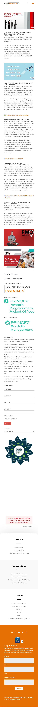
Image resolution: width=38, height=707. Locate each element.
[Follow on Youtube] (19, 632)
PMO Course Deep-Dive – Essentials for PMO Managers (18, 84)
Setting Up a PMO (22, 132)
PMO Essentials (9, 127)
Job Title (7, 402)
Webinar (6, 207)
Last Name (7, 396)
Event (26, 205)
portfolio (17, 125)
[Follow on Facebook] (22, 632)
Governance (20, 123)
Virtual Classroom (19, 90)
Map (20, 134)
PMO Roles (29, 90)
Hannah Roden (10, 205)
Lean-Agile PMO (22, 130)
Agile (14, 132)
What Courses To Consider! (13, 163)
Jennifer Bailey (10, 86)
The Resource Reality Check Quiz (14, 344)
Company (7, 409)
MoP (26, 125)
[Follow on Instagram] (15, 632)
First (5, 665)
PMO (26, 37)
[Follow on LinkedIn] (12, 632)
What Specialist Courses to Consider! (17, 120)
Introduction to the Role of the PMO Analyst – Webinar (17, 203)
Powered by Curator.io (27, 526)
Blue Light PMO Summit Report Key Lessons (18, 376)
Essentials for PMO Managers (13, 169)
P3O (15, 130)
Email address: (8, 416)
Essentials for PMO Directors (23, 95)
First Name (7, 389)
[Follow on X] (26, 632)
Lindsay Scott (10, 37)
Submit (19, 688)
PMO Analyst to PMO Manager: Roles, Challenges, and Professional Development (17, 34)
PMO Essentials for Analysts (13, 93)
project (22, 125)
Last (5, 673)
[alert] (19, 279)
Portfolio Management (11, 134)
